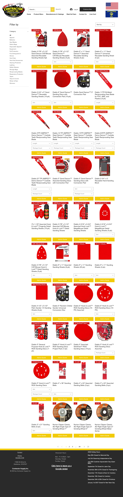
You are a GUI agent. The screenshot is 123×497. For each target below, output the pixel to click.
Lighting (12, 65)
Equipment (13, 49)
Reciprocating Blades (16, 72)
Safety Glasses (14, 67)
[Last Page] (88, 447)
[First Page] (58, 447)
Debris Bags (13, 44)
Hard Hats (13, 58)
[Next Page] (84, 447)
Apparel (12, 37)
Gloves (12, 56)
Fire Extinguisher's (15, 53)
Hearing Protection (15, 62)
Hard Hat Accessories (16, 60)
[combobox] (105, 25)
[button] (88, 9)
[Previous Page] (62, 447)
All (10, 35)
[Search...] (52, 9)
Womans (12, 83)
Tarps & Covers (14, 78)
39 (79, 447)
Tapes (11, 76)
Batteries (12, 40)
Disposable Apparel (15, 46)
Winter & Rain (14, 81)
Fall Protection (14, 51)
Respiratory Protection (16, 74)
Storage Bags (14, 69)
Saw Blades (13, 42)
